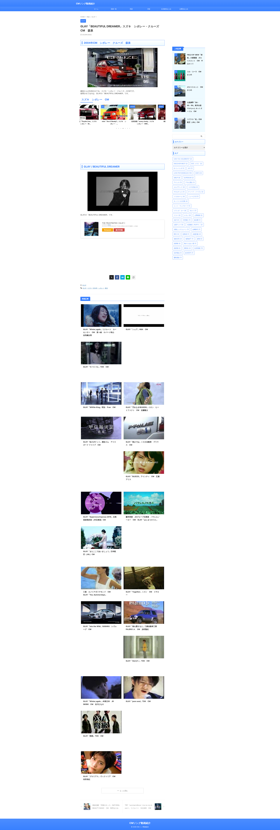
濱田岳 (187, 248)
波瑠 (199, 239)
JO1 (190, 168)
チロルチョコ (179, 192)
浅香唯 (177, 243)
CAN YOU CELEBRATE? (183, 159)
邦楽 (131, 9)
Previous (82, 115)
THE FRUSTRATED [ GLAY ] (113, 223)
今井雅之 (187, 220)
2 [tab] (119, 128)
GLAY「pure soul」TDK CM (138, 701)
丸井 (176, 220)
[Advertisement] (122, 146)
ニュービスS (193, 196)
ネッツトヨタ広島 (181, 201)
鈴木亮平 (189, 253)
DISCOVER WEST (181, 163)
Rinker (109, 224)
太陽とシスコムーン (181, 229)
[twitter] (111, 277)
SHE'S (198, 173)
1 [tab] (116, 128)
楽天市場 (119, 230)
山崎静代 (196, 229)
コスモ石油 (193, 187)
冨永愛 (197, 220)
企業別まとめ (183, 9)
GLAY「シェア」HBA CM (137, 329)
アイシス (178, 182)
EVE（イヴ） (196, 163)
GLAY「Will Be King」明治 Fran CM (99, 407)
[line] (128, 277)
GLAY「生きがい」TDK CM (138, 661)
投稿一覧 (114, 9)
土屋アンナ (178, 225)
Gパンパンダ (179, 168)
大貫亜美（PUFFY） (195, 225)
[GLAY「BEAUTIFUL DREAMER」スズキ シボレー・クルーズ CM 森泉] (122, 277)
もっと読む (124, 791)
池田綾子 (189, 239)
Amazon (107, 230)
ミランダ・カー (180, 210)
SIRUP (177, 178)
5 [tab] (125, 128)
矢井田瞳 (198, 248)
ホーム (96, 9)
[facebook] (117, 277)
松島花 (186, 234)
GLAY (84, 285)
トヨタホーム (179, 196)
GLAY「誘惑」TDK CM (93, 736)
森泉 (106, 288)
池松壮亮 (178, 239)
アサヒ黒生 (190, 182)
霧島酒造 (178, 257)
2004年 (95, 288)
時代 (176, 234)
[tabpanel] (93, 115)
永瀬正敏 (197, 234)
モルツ (193, 210)
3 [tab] (121, 128)
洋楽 (148, 9)
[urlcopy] (133, 277)
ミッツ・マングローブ (182, 206)
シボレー (101, 288)
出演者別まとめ (166, 9)
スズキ (89, 288)
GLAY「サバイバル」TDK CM (96, 367)
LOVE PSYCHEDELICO (183, 173)
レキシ (187, 215)
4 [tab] (123, 128)
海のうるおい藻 (190, 243)
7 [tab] (130, 128)
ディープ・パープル (195, 192)
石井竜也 (178, 253)
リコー (177, 215)
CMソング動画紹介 (85, 3)
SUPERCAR (189, 178)
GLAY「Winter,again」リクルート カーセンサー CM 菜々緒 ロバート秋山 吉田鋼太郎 (99, 332)
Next (163, 115)
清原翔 (177, 248)
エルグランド (179, 187)
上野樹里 (198, 215)
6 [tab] (127, 128)
